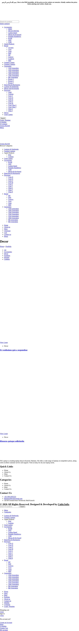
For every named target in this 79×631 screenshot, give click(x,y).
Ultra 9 (10, 192)
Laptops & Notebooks (11, 87)
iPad (9, 155)
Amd (10, 92)
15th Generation (13, 75)
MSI (9, 61)
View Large (4, 342)
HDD (10, 29)
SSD (9, 40)
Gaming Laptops (9, 64)
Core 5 (10, 96)
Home (2, 246)
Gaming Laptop (9, 62)
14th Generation (13, 74)
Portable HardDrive (14, 36)
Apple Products (9, 44)
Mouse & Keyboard (14, 35)
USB (10, 42)
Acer (9, 49)
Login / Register (9, 606)
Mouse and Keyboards (11, 88)
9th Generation (13, 220)
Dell (9, 53)
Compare (7, 604)
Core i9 (10, 103)
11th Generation (13, 68)
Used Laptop (8, 114)
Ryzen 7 (11, 83)
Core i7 (10, 101)
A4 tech (10, 48)
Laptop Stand (12, 33)
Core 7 (10, 186)
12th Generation (13, 70)
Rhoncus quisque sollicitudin (12, 441)
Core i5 (10, 100)
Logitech (11, 59)
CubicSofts (63, 504)
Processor (7, 90)
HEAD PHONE (13, 31)
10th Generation (13, 218)
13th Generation (13, 72)
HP (9, 55)
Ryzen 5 (11, 81)
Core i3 (10, 98)
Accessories (8, 27)
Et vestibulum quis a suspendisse (13, 350)
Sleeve (6, 113)
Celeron (10, 94)
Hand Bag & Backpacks (12, 85)
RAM (10, 38)
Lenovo (10, 57)
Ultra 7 (10, 111)
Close (2, 612)
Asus (10, 51)
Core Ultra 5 (12, 105)
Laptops (10, 157)
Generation (7, 66)
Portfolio (8, 246)
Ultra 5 (10, 109)
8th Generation (13, 77)
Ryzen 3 (11, 79)
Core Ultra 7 (12, 107)
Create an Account (6, 622)
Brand (6, 46)
